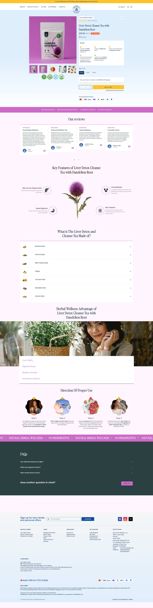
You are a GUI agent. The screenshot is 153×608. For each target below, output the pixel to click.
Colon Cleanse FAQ (95, 539)
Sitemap (45, 541)
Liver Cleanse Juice (26, 570)
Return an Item (71, 536)
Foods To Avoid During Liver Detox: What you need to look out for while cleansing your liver (46, 567)
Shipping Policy (71, 534)
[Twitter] (131, 519)
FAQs (44, 538)
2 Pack (88, 72)
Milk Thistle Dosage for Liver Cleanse (30, 564)
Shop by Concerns (32, 7)
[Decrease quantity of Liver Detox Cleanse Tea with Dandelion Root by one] (81, 87)
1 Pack (81, 72)
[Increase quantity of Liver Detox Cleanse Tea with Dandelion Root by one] (90, 87)
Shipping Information (49, 532)
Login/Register (94, 532)
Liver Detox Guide (25, 532)
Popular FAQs (93, 538)
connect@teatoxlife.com (127, 548)
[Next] (78, 159)
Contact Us (62, 7)
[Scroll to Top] (150, 599)
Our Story (44, 7)
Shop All (22, 7)
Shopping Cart (94, 536)
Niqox (131, 599)
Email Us (127, 483)
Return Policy (47, 534)
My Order (92, 534)
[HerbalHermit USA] (76, 9)
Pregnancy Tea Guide (26, 536)
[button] (131, 7)
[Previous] (74, 159)
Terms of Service (48, 539)
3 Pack (94, 72)
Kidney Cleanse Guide (26, 534)
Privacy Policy (47, 536)
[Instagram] (125, 519)
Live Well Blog (52, 7)
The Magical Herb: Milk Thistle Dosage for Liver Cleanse (36, 565)
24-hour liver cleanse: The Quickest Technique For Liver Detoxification (40, 569)
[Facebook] (120, 519)
